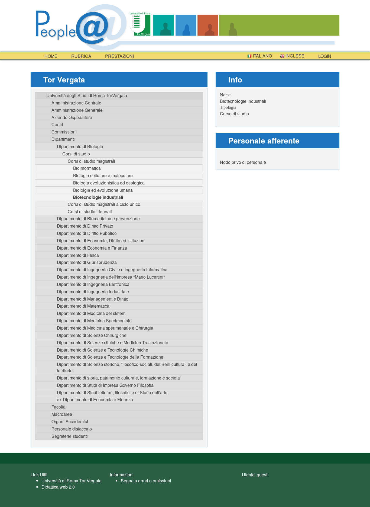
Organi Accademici (69, 421)
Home (50, 56)
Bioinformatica (87, 168)
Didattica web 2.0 (58, 487)
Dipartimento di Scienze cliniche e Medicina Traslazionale (112, 342)
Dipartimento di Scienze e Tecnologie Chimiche (102, 350)
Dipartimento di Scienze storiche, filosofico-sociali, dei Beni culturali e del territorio (127, 367)
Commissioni (64, 132)
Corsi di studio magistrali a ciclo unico (104, 204)
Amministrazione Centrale (76, 103)
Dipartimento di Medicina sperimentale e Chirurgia (105, 328)
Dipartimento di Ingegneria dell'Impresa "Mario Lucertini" (111, 277)
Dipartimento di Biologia (80, 146)
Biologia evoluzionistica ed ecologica (109, 183)
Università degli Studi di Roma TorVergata (86, 95)
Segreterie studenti (69, 436)
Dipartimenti (63, 139)
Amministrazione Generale (77, 110)
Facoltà (58, 407)
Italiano (262, 56)
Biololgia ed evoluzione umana (103, 190)
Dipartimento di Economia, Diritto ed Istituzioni (101, 240)
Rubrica (80, 56)
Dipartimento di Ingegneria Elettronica (93, 284)
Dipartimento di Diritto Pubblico (87, 233)
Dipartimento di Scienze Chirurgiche (91, 335)
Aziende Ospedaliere (71, 117)
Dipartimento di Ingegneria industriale (93, 291)
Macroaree (61, 414)
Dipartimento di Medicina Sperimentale (94, 320)
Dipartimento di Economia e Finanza (92, 248)
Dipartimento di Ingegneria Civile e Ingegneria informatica (112, 269)
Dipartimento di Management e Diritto (92, 299)
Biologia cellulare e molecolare (103, 175)
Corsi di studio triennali (90, 211)
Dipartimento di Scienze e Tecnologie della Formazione (110, 357)
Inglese (294, 56)
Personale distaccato (71, 429)
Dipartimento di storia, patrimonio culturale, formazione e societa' (119, 378)
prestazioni (119, 56)
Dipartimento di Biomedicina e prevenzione (98, 218)
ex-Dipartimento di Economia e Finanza (95, 399)
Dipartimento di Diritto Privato (85, 226)
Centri (57, 124)
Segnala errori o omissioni (146, 480)
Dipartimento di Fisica (78, 255)
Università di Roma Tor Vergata (71, 480)
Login (324, 56)
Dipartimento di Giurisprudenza (87, 262)
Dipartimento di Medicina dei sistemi (91, 313)
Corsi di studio (76, 154)
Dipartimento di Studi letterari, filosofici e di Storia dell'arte (112, 392)
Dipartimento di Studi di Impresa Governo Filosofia (105, 385)
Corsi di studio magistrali (91, 161)
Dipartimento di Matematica (83, 306)
